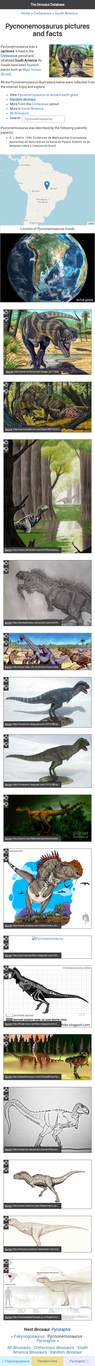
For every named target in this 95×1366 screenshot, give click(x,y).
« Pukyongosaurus (28, 1336)
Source (9, 371)
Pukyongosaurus (17, 1361)
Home (25, 13)
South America (66, 13)
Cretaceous (42, 13)
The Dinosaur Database (47, 4)
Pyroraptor (61, 1329)
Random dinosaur (23, 99)
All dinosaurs (19, 113)
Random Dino (47, 1361)
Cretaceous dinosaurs (54, 1347)
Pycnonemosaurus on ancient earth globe (48, 95)
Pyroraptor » (48, 1340)
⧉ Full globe (85, 300)
